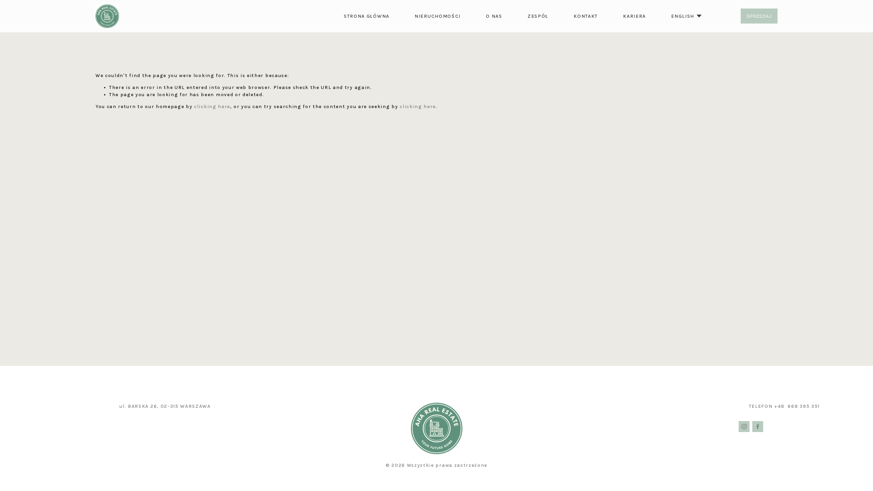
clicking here (212, 106)
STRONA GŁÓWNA (366, 16)
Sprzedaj (759, 16)
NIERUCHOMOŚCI (438, 16)
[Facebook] (757, 426)
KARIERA (634, 16)
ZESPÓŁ (538, 16)
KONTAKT (586, 16)
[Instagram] (744, 426)
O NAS (494, 16)
